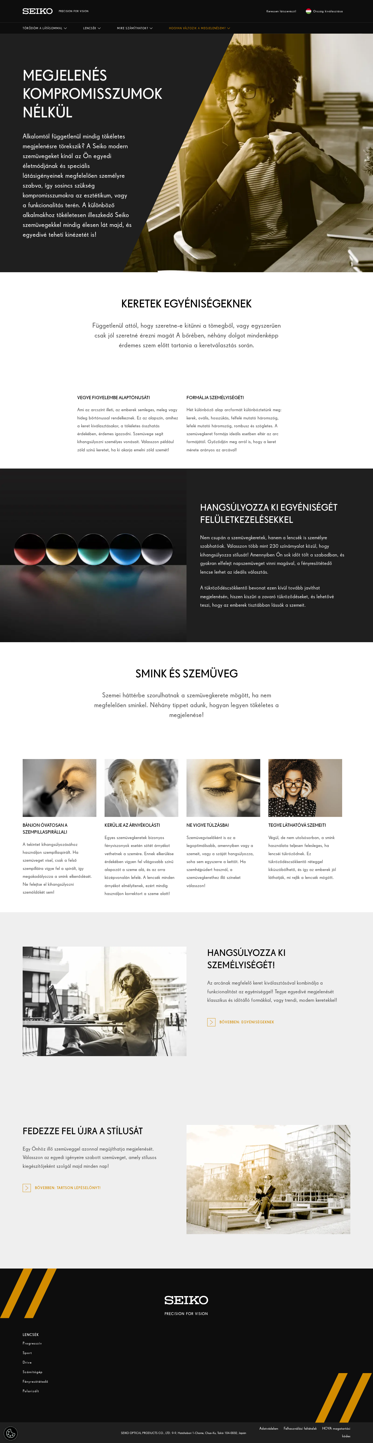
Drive (27, 1362)
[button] (45, 28)
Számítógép (33, 1372)
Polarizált (31, 1391)
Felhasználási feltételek (301, 1428)
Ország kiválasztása (328, 11)
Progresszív (32, 1343)
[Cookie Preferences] (10, 1433)
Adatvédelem (269, 1428)
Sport (27, 1353)
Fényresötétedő (35, 1381)
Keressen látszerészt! (282, 11)
